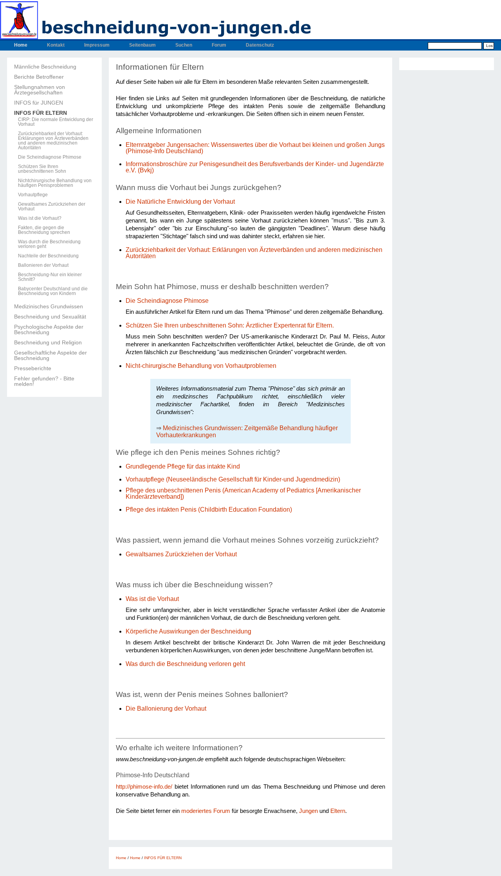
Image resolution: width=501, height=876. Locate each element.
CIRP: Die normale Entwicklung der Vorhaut (55, 122)
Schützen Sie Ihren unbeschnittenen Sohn (42, 169)
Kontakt (56, 45)
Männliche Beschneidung (45, 66)
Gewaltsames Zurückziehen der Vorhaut (51, 206)
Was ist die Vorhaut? (39, 218)
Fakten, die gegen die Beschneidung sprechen (44, 230)
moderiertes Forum (205, 811)
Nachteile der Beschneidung (48, 255)
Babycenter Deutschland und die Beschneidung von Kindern (53, 291)
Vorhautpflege (33, 194)
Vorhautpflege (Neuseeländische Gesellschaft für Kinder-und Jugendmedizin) (233, 479)
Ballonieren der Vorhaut (43, 265)
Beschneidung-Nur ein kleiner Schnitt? (50, 277)
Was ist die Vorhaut (152, 598)
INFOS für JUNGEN (38, 102)
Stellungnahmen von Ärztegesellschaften (39, 89)
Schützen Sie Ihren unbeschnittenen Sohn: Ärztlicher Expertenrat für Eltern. (230, 325)
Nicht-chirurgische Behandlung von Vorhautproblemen (201, 365)
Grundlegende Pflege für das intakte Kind (183, 466)
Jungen (308, 811)
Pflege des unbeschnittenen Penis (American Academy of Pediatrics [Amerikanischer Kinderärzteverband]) (243, 493)
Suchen (183, 45)
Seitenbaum (142, 45)
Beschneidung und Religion (48, 342)
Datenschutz (260, 45)
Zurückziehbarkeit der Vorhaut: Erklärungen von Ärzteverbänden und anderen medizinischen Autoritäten (53, 140)
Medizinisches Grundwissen (48, 306)
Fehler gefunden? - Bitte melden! (44, 381)
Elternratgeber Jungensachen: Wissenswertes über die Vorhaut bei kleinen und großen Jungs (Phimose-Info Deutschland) (255, 147)
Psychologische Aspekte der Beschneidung (48, 329)
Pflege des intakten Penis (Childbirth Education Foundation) (209, 509)
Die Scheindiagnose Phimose (49, 157)
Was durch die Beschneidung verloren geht (49, 244)
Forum (219, 45)
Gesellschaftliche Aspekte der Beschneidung (50, 355)
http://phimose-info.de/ (144, 787)
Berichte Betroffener (39, 77)
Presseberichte (32, 368)
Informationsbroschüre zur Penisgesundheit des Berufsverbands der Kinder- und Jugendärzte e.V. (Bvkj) (255, 167)
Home (20, 45)
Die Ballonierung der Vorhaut (167, 708)
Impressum (97, 45)
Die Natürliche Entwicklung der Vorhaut (180, 201)
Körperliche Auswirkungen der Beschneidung (188, 631)
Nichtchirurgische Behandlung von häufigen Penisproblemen (55, 183)
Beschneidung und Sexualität (50, 316)
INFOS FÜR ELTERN (40, 113)
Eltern (337, 811)
